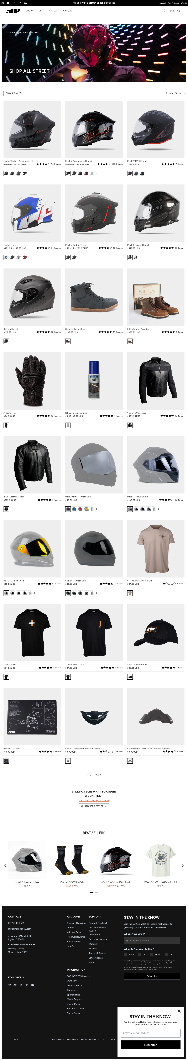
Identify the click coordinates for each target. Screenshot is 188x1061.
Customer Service (98, 939)
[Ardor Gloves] (32, 381)
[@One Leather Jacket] (32, 465)
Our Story (72, 980)
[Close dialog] (179, 1011)
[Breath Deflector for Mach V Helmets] (94, 716)
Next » (97, 774)
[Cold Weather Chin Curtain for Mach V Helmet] (156, 716)
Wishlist (184, 3)
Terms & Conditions (56, 1039)
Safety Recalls (96, 958)
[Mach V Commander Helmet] (94, 129)
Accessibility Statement (90, 1039)
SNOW (29, 10)
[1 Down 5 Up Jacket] (156, 381)
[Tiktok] (20, 3)
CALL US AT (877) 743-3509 (94, 800)
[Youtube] (8, 3)
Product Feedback (98, 923)
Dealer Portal (73, 1004)
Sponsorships (73, 994)
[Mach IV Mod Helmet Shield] (94, 465)
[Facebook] (9, 984)
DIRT (41, 10)
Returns (93, 948)
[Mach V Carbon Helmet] (94, 213)
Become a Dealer (75, 1008)
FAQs (91, 962)
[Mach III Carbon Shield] (32, 548)
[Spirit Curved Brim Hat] (156, 633)
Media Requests (75, 999)
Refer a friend (74, 941)
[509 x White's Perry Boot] (156, 297)
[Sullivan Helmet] (32, 297)
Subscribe (152, 976)
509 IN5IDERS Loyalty (78, 976)
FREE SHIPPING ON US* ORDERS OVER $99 (94, 3)
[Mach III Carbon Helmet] (156, 213)
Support (163, 3)
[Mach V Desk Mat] (32, 716)
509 (18, 1039)
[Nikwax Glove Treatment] (94, 381)
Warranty (93, 944)
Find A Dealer (173, 3)
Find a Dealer (73, 1013)
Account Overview (76, 923)
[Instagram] (14, 3)
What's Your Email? (134, 934)
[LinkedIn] (25, 3)
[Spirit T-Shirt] (32, 633)
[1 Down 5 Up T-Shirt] (94, 633)
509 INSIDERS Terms (111, 1039)
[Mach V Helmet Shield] (156, 465)
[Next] (97, 173)
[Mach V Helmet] (32, 213)
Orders (70, 927)
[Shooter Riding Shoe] (94, 297)
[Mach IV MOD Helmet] (156, 129)
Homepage (15, 32)
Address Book (74, 932)
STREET (53, 10)
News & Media (74, 985)
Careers (71, 990)
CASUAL (67, 10)
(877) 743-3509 (16, 923)
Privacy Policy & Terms (150, 969)
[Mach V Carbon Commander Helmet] (32, 129)
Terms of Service (97, 953)
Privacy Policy (72, 1039)
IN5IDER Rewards (76, 937)
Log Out (71, 946)
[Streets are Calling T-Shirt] (156, 548)
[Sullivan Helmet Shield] (94, 548)
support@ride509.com (19, 928)
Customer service (92, 806)
